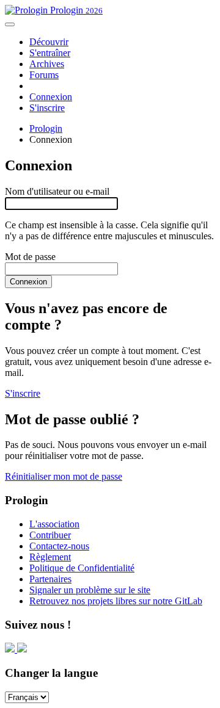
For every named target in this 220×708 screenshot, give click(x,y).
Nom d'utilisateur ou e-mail (57, 191)
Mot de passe (30, 256)
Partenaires (50, 579)
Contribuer (50, 535)
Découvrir (48, 42)
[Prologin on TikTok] (22, 649)
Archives (46, 64)
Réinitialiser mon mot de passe (63, 476)
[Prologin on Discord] (11, 649)
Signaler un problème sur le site (89, 590)
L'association (54, 524)
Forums (44, 75)
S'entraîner (49, 53)
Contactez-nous (59, 546)
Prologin (75, 10)
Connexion (50, 97)
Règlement (50, 557)
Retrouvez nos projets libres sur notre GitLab (115, 601)
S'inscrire (47, 108)
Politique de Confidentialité (81, 568)
